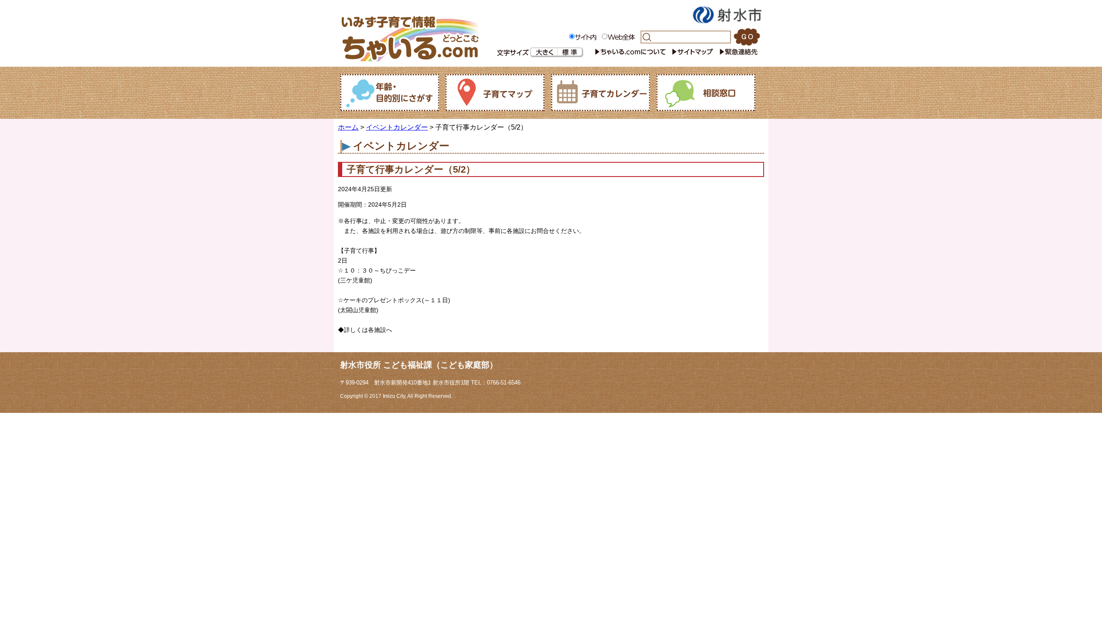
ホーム (348, 127)
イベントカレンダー (397, 127)
